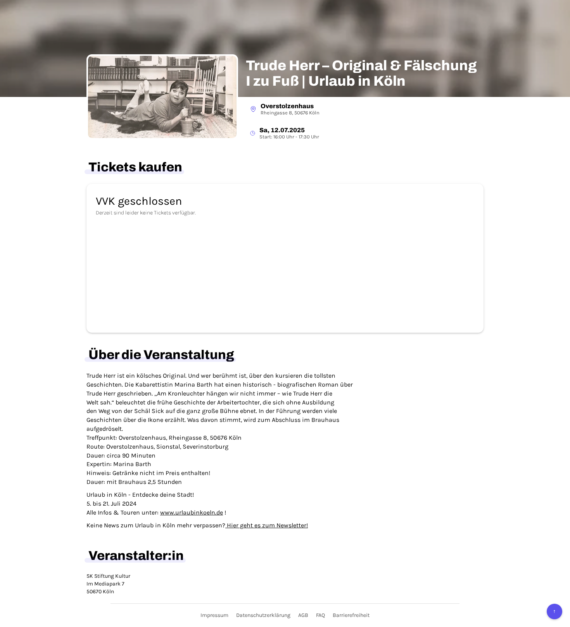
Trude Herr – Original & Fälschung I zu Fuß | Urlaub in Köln (361, 73)
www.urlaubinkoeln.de (191, 512)
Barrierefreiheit (351, 615)
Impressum (214, 615)
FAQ (320, 615)
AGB (303, 615)
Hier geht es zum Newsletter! (266, 525)
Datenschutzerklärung (263, 615)
